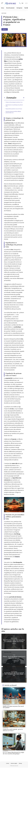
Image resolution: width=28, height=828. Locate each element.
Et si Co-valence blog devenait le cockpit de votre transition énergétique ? (13, 753)
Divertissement (14, 638)
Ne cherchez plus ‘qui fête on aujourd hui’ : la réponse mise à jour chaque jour (14, 674)
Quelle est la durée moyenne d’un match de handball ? (13, 706)
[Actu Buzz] (10, 3)
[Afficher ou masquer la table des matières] (20, 98)
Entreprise (5, 727)
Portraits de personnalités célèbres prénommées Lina (13, 112)
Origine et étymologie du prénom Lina (14, 102)
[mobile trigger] (2, 3)
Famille (5, 29)
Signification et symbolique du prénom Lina (14, 105)
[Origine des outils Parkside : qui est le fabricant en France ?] (14, 719)
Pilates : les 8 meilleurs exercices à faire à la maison (14, 657)
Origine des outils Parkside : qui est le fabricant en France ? (13, 730)
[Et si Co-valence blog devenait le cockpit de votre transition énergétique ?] (14, 742)
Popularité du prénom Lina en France (14, 109)
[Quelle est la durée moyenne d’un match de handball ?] (14, 695)
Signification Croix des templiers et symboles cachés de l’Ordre (14, 641)
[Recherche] (20, 3)
